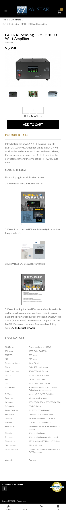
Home (5, 19)
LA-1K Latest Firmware (23, 327)
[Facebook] (4, 488)
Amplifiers (16, 19)
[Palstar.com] (32, 10)
